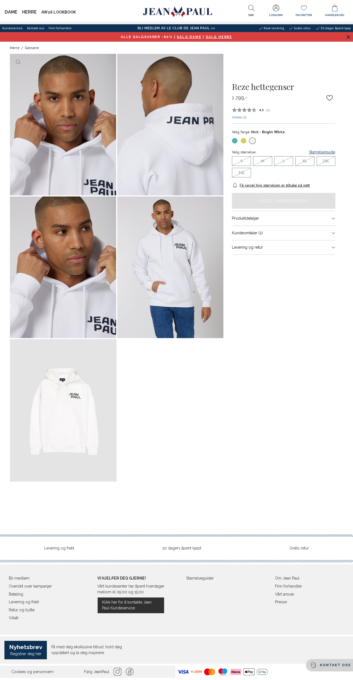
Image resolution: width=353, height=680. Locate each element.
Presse (281, 602)
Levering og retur (247, 247)
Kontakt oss (35, 28)
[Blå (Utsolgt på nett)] (234, 141)
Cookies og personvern (32, 672)
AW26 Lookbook (58, 12)
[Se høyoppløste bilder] (63, 124)
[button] (251, 11)
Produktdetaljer (245, 218)
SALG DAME (189, 37)
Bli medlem (19, 578)
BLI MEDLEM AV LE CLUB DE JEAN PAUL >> (176, 28)
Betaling (16, 594)
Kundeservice (12, 28)
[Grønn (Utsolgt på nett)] (243, 141)
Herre (29, 12)
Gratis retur (299, 548)
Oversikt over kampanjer (30, 586)
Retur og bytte (21, 610)
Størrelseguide (322, 152)
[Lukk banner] (348, 37)
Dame (11, 12)
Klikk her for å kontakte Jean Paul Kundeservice (127, 605)
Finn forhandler (60, 28)
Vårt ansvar (284, 594)
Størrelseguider (200, 578)
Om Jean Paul (287, 578)
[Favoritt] (330, 98)
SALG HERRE (219, 37)
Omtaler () (239, 117)
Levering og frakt (59, 548)
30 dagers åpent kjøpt (181, 548)
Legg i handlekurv (284, 201)
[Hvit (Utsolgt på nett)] (252, 141)
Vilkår (14, 618)
